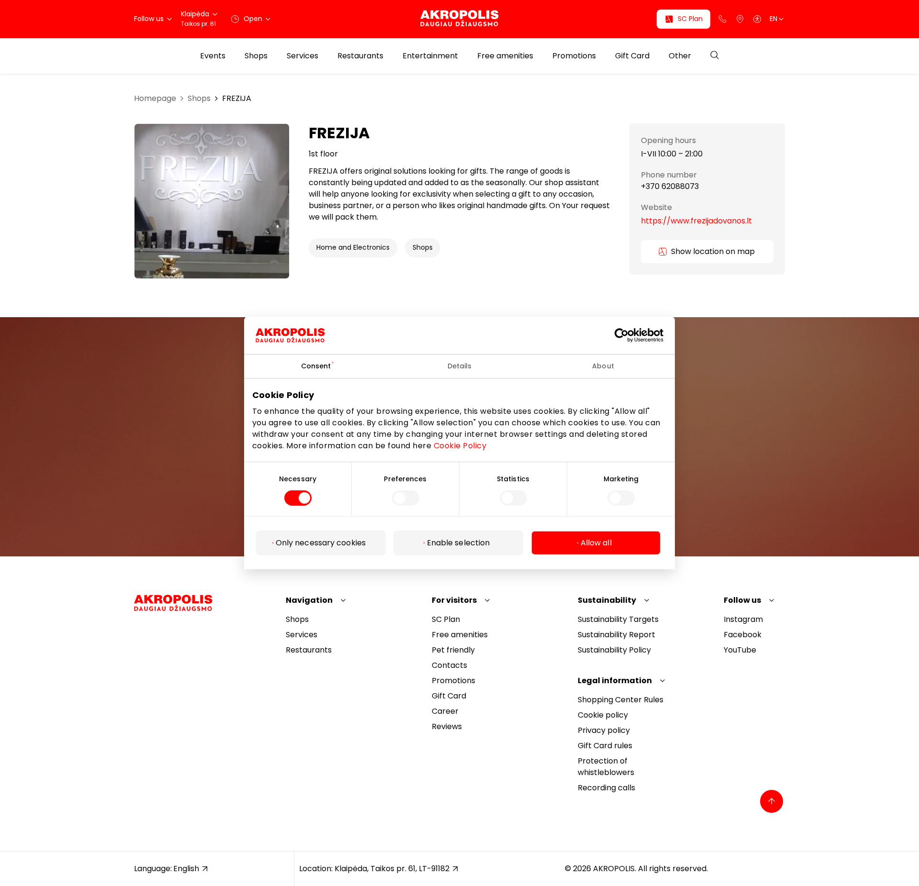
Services (302, 56)
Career (445, 711)
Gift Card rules (605, 745)
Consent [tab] (316, 366)
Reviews (447, 726)
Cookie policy (603, 714)
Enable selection (458, 542)
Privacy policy (604, 730)
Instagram (743, 619)
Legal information (615, 680)
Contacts (449, 665)
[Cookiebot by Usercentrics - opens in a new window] (628, 335)
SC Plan (446, 619)
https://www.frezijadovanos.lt (696, 220)
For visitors (454, 600)
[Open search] (714, 56)
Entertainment (430, 56)
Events (212, 56)
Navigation (309, 600)
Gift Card (632, 56)
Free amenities (505, 56)
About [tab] (603, 366)
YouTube (740, 649)
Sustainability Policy (614, 649)
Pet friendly (453, 649)
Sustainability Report (616, 634)
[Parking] (740, 19)
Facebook (743, 634)
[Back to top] (771, 801)
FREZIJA (236, 98)
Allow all (596, 542)
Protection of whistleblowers (606, 766)
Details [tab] (460, 366)
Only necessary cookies (321, 542)
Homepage (155, 98)
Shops (256, 56)
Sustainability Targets (618, 619)
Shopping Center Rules (620, 699)
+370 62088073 (670, 187)
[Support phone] (723, 19)
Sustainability (607, 600)
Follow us (742, 600)
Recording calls (606, 787)
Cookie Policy (460, 445)
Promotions (574, 56)
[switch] (405, 498)
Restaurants (360, 56)
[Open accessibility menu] (757, 19)
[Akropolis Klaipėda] (459, 19)
